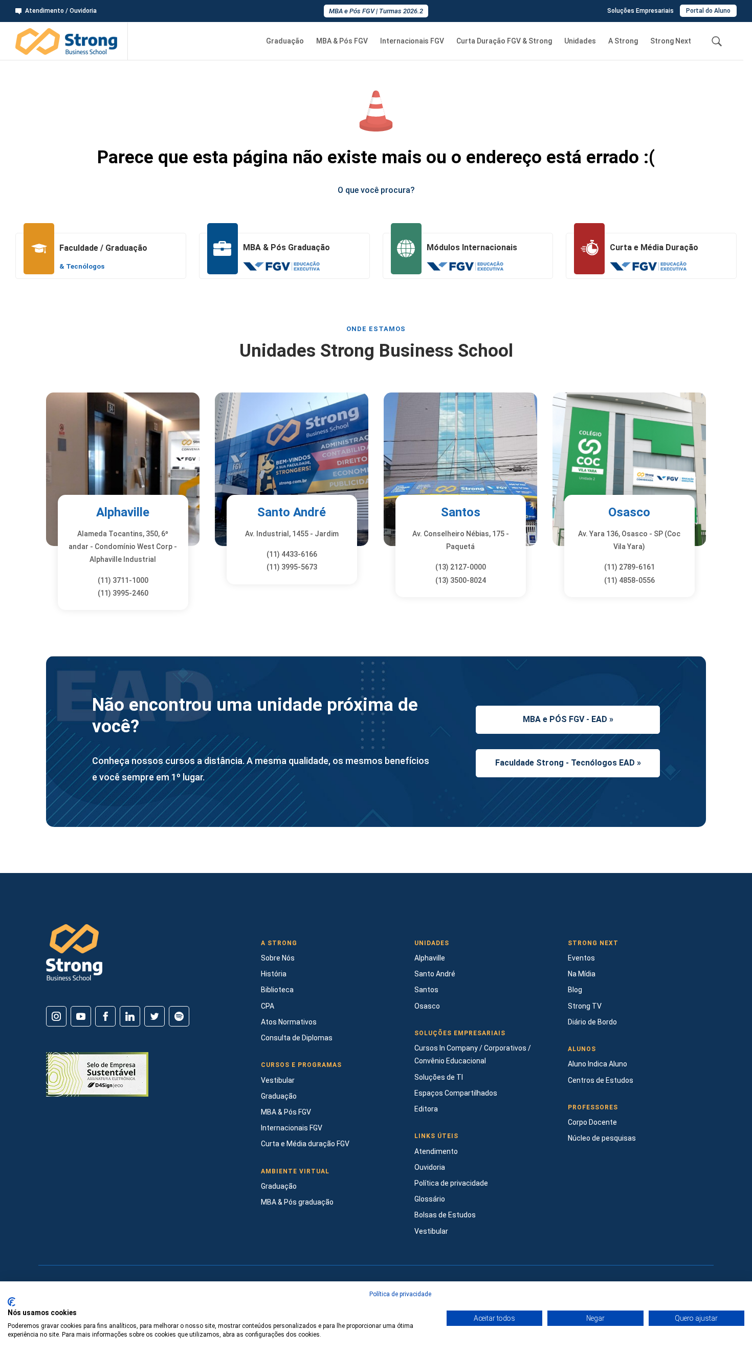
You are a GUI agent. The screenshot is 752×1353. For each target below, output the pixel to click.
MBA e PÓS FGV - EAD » (568, 719)
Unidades (580, 41)
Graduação (285, 41)
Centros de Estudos (600, 1080)
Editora (426, 1109)
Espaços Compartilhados (455, 1093)
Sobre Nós (278, 958)
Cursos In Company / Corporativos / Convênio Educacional (472, 1054)
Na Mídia (581, 974)
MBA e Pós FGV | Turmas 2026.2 (376, 11)
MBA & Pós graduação (297, 1202)
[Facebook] (105, 1016)
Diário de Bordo (592, 1022)
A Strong (623, 41)
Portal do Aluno (708, 10)
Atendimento (436, 1151)
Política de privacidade (451, 1183)
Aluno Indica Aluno (597, 1064)
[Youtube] (81, 1016)
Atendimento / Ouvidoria (61, 10)
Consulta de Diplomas (297, 1038)
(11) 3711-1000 (123, 580)
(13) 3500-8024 (460, 580)
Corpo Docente (592, 1122)
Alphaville (122, 512)
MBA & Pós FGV (342, 41)
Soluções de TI (438, 1077)
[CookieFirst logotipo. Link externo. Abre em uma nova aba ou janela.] (11, 1301)
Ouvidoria (429, 1167)
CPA (267, 1006)
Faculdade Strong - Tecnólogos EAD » (568, 763)
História (273, 974)
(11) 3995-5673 (292, 567)
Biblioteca (277, 990)
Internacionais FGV (412, 41)
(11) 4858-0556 (629, 580)
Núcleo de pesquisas (602, 1138)
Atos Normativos (289, 1022)
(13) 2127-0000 (460, 567)
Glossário (429, 1199)
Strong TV (585, 1006)
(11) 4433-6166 (292, 554)
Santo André (291, 512)
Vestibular (278, 1080)
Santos (460, 512)
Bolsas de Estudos (445, 1215)
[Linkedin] (130, 1016)
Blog (575, 990)
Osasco (629, 512)
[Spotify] (179, 1016)
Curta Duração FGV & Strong (504, 41)
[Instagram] (56, 1016)
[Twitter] (154, 1016)
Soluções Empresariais (640, 10)
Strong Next (670, 41)
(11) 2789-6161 (629, 567)
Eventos (581, 958)
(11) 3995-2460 (123, 593)
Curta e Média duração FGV (305, 1144)
